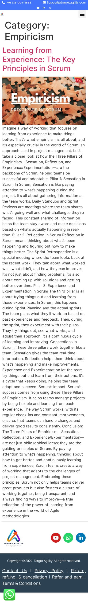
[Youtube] (38, 7)
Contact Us (14, 570)
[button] (82, 14)
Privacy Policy (49, 570)
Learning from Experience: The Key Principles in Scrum (38, 59)
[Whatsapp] (50, 7)
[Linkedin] (44, 7)
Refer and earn (67, 577)
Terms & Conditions (21, 583)
